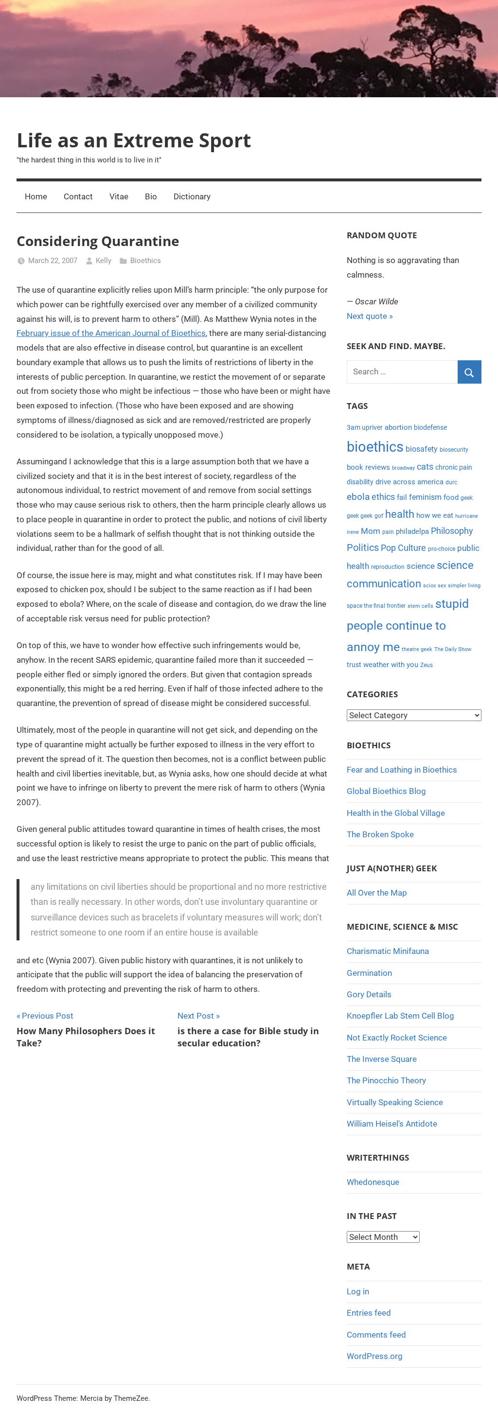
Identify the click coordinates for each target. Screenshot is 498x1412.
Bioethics (145, 260)
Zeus (426, 665)
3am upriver (365, 427)
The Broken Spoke (380, 834)
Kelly (103, 260)
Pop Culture (403, 548)
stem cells (420, 606)
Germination (369, 973)
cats (425, 467)
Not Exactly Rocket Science (397, 1037)
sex (442, 585)
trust (354, 665)
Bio (151, 196)
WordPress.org (375, 1356)
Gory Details (369, 994)
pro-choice (441, 549)
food (451, 497)
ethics (383, 497)
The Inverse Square (382, 1059)
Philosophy (452, 531)
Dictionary (192, 196)
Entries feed (369, 1313)
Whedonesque (373, 1182)
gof (378, 515)
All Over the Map (377, 893)
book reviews (368, 467)
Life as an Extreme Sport (134, 139)
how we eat (434, 515)
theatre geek (417, 649)
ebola (358, 497)
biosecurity (454, 449)
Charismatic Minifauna (388, 951)
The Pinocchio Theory (386, 1080)
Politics (363, 547)
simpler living (464, 585)
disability (360, 482)
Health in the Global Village (396, 813)
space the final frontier (376, 605)
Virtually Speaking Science (395, 1102)
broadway (403, 468)
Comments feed (376, 1335)
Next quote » (370, 316)
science (421, 566)
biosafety (422, 449)
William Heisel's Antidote (392, 1124)
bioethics (375, 447)
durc (451, 482)
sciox (429, 585)
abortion (398, 427)
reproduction (388, 567)
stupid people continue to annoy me (408, 625)
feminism (425, 497)
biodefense (430, 427)
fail (402, 497)
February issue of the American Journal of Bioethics (111, 333)
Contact (78, 196)
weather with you (390, 664)
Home (36, 196)
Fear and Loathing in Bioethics (402, 770)
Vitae (118, 196)
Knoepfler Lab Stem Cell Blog (400, 1016)
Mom (370, 531)
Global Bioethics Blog (386, 791)
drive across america (409, 481)
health (399, 514)
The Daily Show (452, 649)
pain (388, 532)
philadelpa (412, 531)
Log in (358, 1291)
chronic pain (453, 467)
